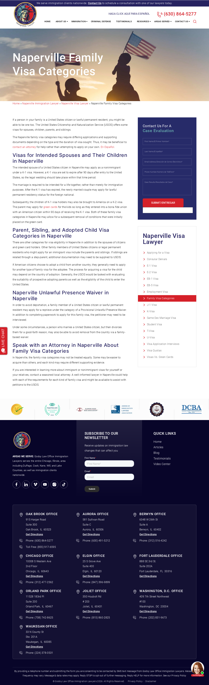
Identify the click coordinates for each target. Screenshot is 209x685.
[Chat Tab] (104, 342)
